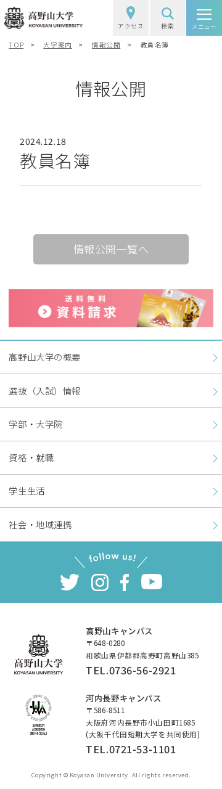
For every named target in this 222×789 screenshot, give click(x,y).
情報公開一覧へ (111, 248)
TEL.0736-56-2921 (131, 670)
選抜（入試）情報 (45, 390)
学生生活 (26, 490)
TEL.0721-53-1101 (131, 749)
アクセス (131, 26)
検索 (167, 26)
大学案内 (57, 44)
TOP (16, 44)
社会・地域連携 (40, 524)
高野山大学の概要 (45, 356)
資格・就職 (31, 457)
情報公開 (106, 44)
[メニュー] (204, 18)
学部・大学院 (35, 423)
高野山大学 (43, 18)
